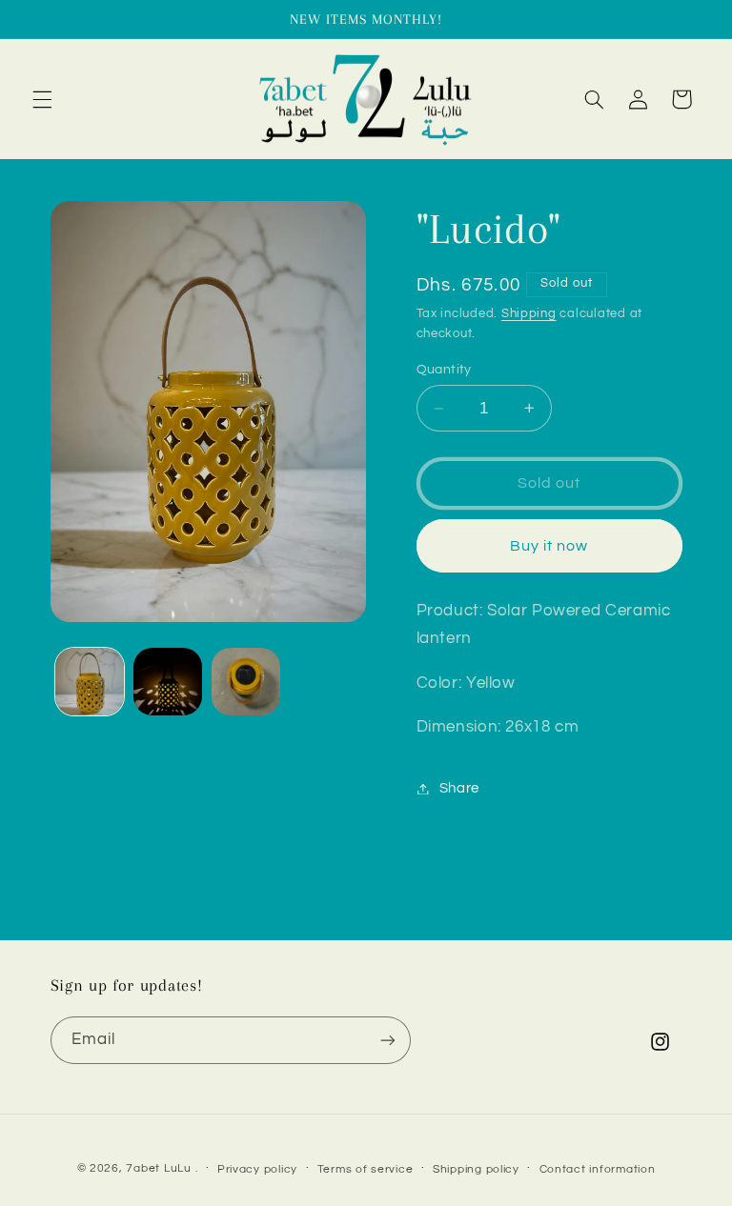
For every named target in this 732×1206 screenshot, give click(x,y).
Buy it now (549, 545)
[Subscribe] (387, 1039)
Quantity (444, 369)
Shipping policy (476, 1169)
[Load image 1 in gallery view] (89, 682)
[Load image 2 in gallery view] (167, 682)
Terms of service (365, 1169)
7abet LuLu (158, 1168)
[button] (42, 99)
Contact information (597, 1169)
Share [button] (459, 788)
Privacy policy (257, 1169)
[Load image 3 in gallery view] (246, 682)
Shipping (529, 314)
